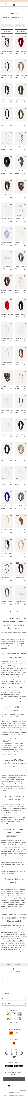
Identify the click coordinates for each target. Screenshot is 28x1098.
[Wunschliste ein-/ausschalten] (11, 37)
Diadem (5, 741)
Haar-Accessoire (20, 871)
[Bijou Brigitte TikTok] (7, 1053)
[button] (19, 4)
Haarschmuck (7, 889)
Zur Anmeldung (14, 1079)
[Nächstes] (25, 611)
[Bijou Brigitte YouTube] (14, 1056)
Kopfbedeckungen (8, 696)
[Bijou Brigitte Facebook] (16, 1053)
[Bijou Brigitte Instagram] (11, 1053)
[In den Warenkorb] (11, 53)
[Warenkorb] (26, 4)
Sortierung (21, 31)
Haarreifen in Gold (13, 645)
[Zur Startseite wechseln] (14, 4)
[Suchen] (5, 4)
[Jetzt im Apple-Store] (9, 1066)
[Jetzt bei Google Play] (18, 1066)
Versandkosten (23, 1090)
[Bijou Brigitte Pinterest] (21, 1053)
